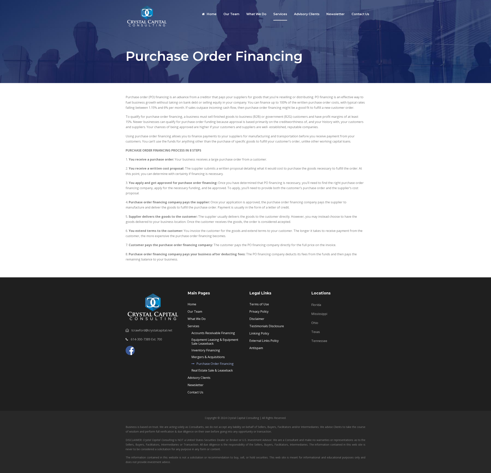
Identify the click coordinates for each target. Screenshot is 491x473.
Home (212, 14)
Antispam (256, 348)
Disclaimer (256, 319)
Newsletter (335, 14)
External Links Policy (264, 341)
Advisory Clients (307, 14)
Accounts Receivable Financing (213, 333)
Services (280, 14)
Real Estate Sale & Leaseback (212, 370)
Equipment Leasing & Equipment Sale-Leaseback (214, 342)
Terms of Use (259, 304)
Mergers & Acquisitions (208, 357)
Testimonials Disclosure (266, 326)
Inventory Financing (205, 350)
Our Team (231, 14)
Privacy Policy (259, 311)
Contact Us (360, 14)
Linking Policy (259, 333)
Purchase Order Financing (215, 364)
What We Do (256, 14)
